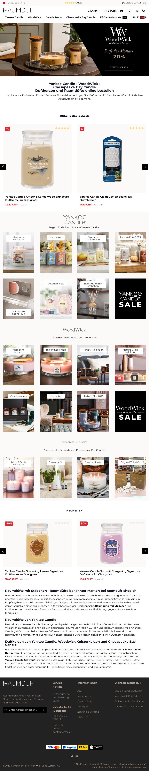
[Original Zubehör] (130, 477)
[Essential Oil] (56, 477)
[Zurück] (140, 73)
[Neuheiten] (56, 252)
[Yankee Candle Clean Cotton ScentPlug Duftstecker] (111, 158)
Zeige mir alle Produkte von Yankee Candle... (74, 227)
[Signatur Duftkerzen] (93, 252)
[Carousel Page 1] (144, 48)
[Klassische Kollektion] (18, 252)
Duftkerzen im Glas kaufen (130, 701)
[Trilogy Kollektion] (56, 365)
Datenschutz (84, 701)
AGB (80, 691)
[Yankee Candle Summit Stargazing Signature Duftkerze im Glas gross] (111, 543)
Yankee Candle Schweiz (128, 691)
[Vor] (146, 73)
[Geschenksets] (56, 299)
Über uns (82, 717)
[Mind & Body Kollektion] (18, 477)
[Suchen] (130, 11)
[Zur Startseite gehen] (20, 11)
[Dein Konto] (137, 11)
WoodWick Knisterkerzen (129, 696)
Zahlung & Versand (88, 711)
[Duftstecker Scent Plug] (18, 299)
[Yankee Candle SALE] (130, 299)
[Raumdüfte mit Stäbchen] (93, 299)
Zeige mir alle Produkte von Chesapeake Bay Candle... (74, 450)
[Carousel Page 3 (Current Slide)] (144, 54)
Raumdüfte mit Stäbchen (129, 706)
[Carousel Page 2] (144, 51)
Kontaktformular (62, 732)
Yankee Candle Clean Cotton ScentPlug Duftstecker (106, 198)
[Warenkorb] (143, 11)
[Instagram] (77, 757)
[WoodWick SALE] (130, 411)
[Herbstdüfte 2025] (130, 252)
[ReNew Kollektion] (93, 365)
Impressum (84, 696)
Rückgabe (83, 706)
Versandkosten (129, 764)
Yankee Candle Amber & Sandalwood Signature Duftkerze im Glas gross (37, 198)
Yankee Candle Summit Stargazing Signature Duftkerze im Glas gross (110, 573)
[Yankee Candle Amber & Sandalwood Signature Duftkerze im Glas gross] (37, 158)
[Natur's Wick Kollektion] (130, 365)
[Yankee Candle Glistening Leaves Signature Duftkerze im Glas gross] (37, 543)
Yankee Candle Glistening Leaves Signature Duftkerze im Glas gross (34, 573)
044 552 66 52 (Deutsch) (62, 708)
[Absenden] (44, 710)
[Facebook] (72, 757)
